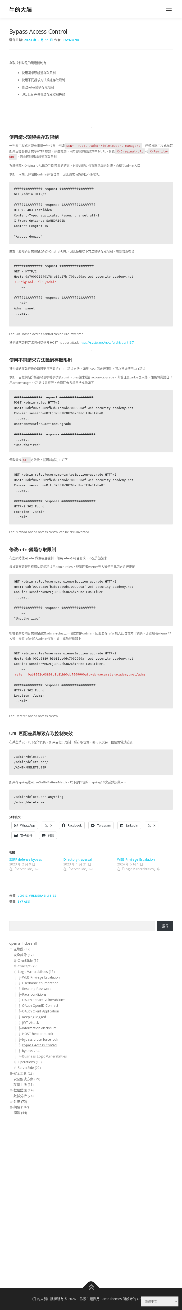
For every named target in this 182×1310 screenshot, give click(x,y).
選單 (167, 9)
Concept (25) (27, 966)
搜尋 (165, 926)
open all (15, 943)
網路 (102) (21, 1107)
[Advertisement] (28, 1196)
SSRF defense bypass (25, 859)
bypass (24, 902)
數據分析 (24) (24, 1096)
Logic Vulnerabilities (37, 896)
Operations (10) (30, 1062)
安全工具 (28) (24, 1073)
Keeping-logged (34, 1017)
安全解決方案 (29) (27, 1079)
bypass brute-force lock (40, 1039)
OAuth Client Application (41, 1011)
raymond (71, 40)
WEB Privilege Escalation (136, 859)
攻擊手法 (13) (24, 1084)
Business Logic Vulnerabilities (44, 1056)
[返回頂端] (91, 1287)
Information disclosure (39, 1028)
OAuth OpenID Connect (40, 1005)
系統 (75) (20, 1101)
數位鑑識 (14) (24, 1090)
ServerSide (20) (29, 1067)
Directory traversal (77, 859)
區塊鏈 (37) (22, 949)
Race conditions (34, 994)
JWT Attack (30, 1022)
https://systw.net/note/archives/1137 (107, 342)
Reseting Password (36, 988)
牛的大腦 (20, 9)
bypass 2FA (31, 1050)
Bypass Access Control (39, 1045)
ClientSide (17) (29, 960)
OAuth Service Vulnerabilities (44, 999)
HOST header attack (37, 1033)
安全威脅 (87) (24, 954)
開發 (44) (20, 1112)
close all (30, 943)
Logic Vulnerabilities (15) (36, 971)
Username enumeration (40, 983)
